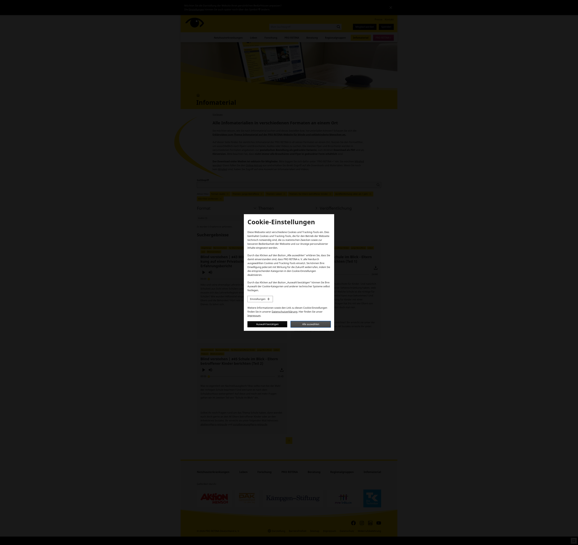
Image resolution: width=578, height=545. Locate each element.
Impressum (254, 315)
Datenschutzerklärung (284, 311)
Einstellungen (258, 299)
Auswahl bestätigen (267, 324)
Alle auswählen (310, 324)
